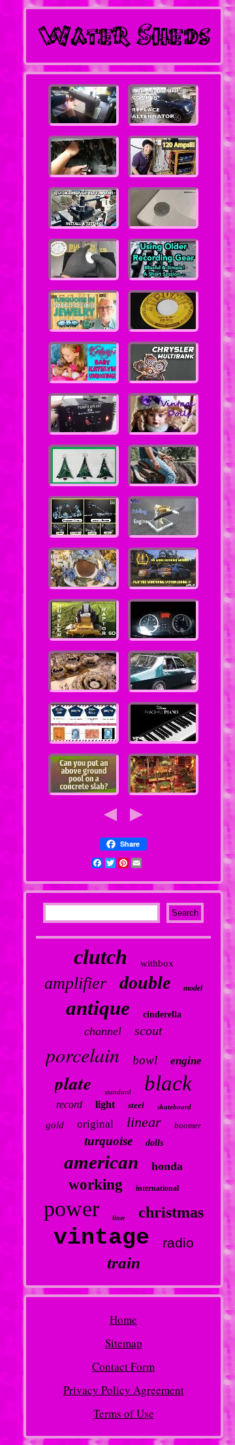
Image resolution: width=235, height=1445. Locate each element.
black (168, 1083)
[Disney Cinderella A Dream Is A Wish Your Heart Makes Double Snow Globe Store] (163, 742)
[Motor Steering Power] (83, 536)
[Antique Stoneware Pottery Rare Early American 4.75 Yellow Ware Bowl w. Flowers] (83, 588)
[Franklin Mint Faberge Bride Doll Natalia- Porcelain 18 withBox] (163, 433)
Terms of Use (123, 1413)
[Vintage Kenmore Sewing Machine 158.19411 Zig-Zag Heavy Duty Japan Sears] (83, 124)
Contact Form (123, 1366)
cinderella (162, 1014)
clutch (100, 957)
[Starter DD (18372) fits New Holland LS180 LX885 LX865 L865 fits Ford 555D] (83, 639)
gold (55, 1125)
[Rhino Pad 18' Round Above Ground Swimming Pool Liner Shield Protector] (83, 794)
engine (186, 1061)
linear (144, 1122)
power (71, 1209)
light (105, 1104)
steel (136, 1105)
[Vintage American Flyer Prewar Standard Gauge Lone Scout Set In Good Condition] (163, 794)
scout (148, 1030)
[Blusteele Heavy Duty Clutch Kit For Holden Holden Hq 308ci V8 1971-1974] (163, 691)
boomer (187, 1125)
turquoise (108, 1141)
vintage (101, 1238)
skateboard (174, 1107)
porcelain (82, 1055)
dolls (154, 1143)
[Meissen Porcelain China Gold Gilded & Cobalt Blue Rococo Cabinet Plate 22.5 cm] (83, 691)
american (101, 1162)
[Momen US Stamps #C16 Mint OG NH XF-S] (83, 742)
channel (102, 1031)
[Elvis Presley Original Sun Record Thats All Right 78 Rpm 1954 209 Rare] (163, 330)
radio (178, 1242)
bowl (145, 1060)
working (96, 1184)
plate (73, 1083)
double (144, 982)
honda (167, 1166)
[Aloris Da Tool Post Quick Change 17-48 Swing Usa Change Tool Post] (83, 227)
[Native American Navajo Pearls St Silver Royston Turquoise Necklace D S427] (83, 330)
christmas (171, 1212)
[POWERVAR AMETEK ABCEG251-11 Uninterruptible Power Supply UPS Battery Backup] (163, 176)
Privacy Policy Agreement (123, 1389)
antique (98, 1008)
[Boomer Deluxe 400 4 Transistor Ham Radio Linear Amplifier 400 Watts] (83, 433)
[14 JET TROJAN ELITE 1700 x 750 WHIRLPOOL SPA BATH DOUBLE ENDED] (163, 227)
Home (123, 1319)
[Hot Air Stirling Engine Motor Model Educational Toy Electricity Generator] (163, 536)
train (123, 1263)
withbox (157, 963)
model (192, 988)
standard (117, 1092)
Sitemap (123, 1343)
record (69, 1104)
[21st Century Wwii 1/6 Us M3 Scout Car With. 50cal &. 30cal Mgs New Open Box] (163, 382)
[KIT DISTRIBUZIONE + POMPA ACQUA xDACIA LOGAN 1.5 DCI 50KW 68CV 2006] (163, 639)
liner (118, 1217)
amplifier (75, 983)
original (95, 1124)
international (157, 1188)
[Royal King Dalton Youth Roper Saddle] (163, 485)
